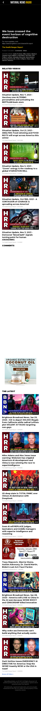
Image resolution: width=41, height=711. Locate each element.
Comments (18, 50)
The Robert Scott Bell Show (9, 569)
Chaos (28, 59)
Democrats (11, 59)
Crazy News (21, 55)
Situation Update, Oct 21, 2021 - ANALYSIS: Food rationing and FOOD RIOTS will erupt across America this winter (20, 134)
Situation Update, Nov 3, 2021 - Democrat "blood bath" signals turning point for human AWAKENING (17, 236)
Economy (5, 59)
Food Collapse (12, 55)
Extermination (30, 57)
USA (33, 55)
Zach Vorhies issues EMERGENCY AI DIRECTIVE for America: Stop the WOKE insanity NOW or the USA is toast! (20, 665)
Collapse (23, 59)
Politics (4, 57)
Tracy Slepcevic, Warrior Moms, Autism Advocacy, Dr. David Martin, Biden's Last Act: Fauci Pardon (20, 564)
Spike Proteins (17, 54)
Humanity (15, 57)
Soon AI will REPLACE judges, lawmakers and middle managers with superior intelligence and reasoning (19, 530)
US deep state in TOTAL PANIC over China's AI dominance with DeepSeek (20, 496)
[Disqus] (20, 274)
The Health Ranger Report (12, 47)
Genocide (22, 57)
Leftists (9, 57)
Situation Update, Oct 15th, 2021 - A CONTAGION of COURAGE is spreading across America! (19, 201)
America (10, 60)
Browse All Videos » (8, 674)
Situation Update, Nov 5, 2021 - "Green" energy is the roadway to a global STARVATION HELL (19, 168)
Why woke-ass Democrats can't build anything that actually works (19, 632)
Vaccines (28, 55)
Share (25, 50)
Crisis (18, 59)
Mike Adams (27, 54)
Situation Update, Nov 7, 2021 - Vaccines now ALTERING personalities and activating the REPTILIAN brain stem (18, 98)
